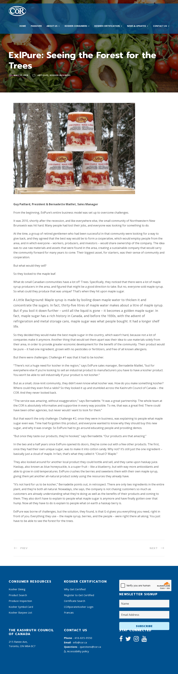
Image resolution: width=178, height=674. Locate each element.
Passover (36, 26)
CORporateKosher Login (78, 606)
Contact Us (160, 26)
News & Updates (136, 26)
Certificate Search (74, 601)
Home (22, 26)
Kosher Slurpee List (20, 612)
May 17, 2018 (21, 75)
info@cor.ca (80, 642)
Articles (43, 75)
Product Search (18, 595)
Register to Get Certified (79, 595)
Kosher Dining (17, 589)
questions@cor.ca (90, 646)
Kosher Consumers (76, 26)
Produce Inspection (20, 601)
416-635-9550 (83, 638)
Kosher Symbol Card (21, 606)
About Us (52, 26)
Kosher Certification (107, 26)
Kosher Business (60, 75)
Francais (69, 612)
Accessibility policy (77, 651)
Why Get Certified (75, 589)
